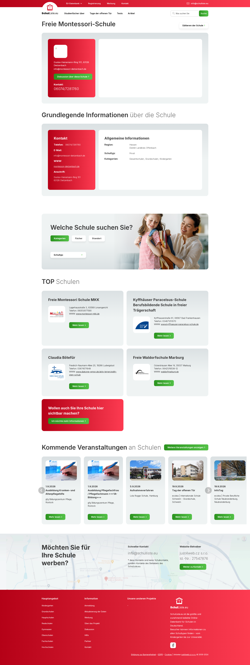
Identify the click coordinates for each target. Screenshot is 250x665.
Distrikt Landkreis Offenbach (142, 148)
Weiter (208, 490)
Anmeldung (90, 605)
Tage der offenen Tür (101, 13)
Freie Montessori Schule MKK (73, 300)
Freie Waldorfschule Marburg (158, 357)
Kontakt (125, 3)
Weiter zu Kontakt (192, 566)
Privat (132, 153)
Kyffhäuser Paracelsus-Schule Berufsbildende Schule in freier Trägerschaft (160, 305)
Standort (96, 238)
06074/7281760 (66, 89)
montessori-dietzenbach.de (66, 166)
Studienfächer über (74, 13)
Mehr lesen (78, 325)
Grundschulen (151, 159)
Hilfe (87, 635)
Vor (41, 490)
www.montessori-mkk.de (87, 313)
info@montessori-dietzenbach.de (70, 69)
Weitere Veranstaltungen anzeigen (185, 447)
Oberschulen (47, 635)
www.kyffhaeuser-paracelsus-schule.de (180, 324)
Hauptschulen (48, 617)
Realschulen (47, 623)
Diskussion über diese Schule (72, 76)
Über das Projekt (92, 623)
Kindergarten (166, 159)
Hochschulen (47, 647)
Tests (120, 13)
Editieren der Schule (193, 25)
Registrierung (94, 3)
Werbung (111, 3)
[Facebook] (173, 645)
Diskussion (89, 629)
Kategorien (59, 238)
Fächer (78, 238)
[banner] (50, 8)
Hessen (133, 144)
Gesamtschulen (136, 159)
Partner (88, 641)
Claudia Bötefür (61, 357)
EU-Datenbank (72, 3)
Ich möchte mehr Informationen (68, 421)
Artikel (131, 13)
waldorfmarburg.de (170, 371)
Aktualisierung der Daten (95, 611)
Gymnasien (47, 629)
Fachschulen (47, 641)
